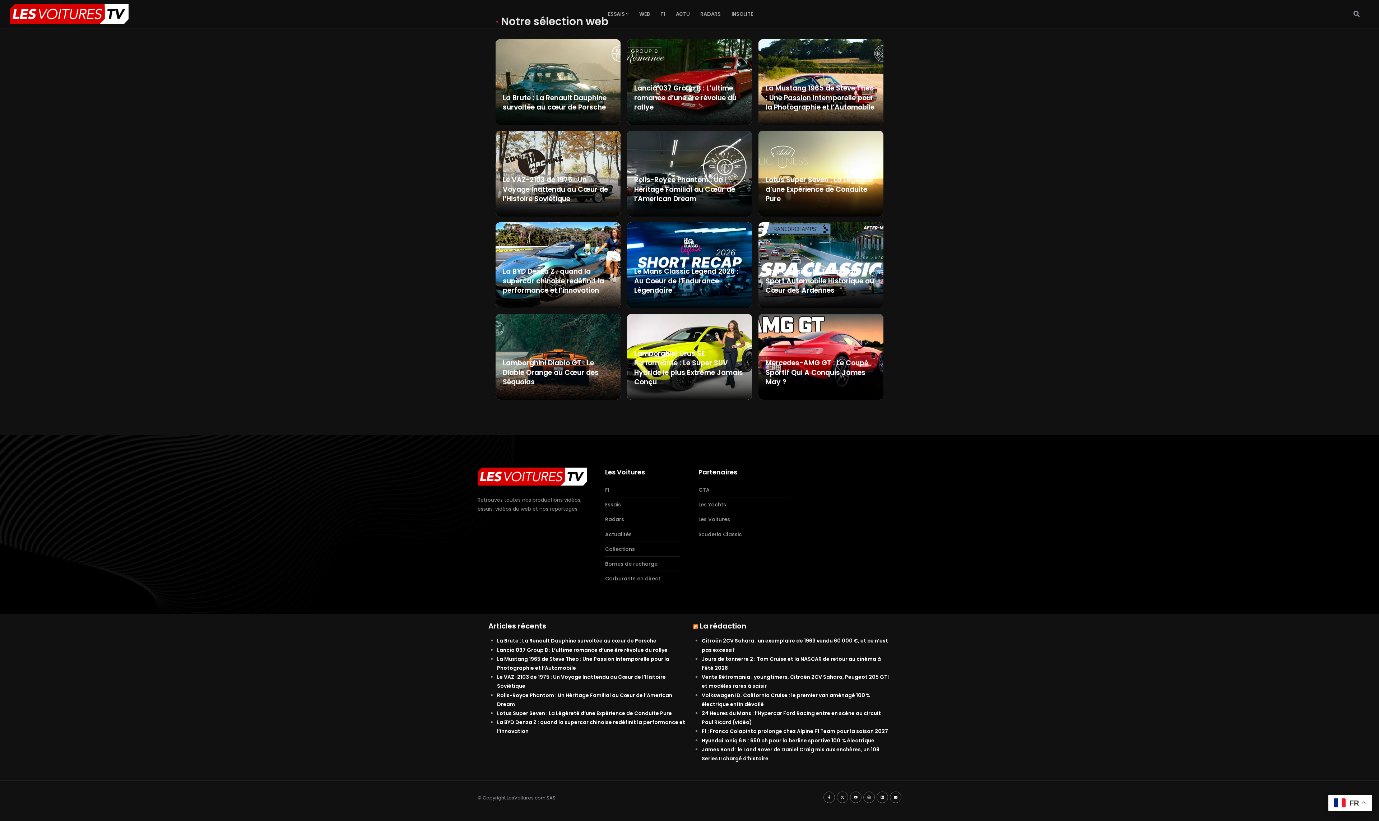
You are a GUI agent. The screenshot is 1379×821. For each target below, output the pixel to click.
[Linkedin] (882, 797)
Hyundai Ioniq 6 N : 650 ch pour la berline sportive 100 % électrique (788, 740)
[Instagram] (869, 797)
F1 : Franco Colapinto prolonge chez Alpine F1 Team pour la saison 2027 (795, 731)
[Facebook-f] (829, 797)
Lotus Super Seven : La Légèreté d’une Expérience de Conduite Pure (584, 713)
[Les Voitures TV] (532, 476)
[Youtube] (856, 797)
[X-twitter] (842, 797)
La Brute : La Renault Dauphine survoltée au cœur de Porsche (576, 640)
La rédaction (723, 626)
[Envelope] (895, 797)
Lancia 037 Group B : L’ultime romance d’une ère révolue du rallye (582, 650)
